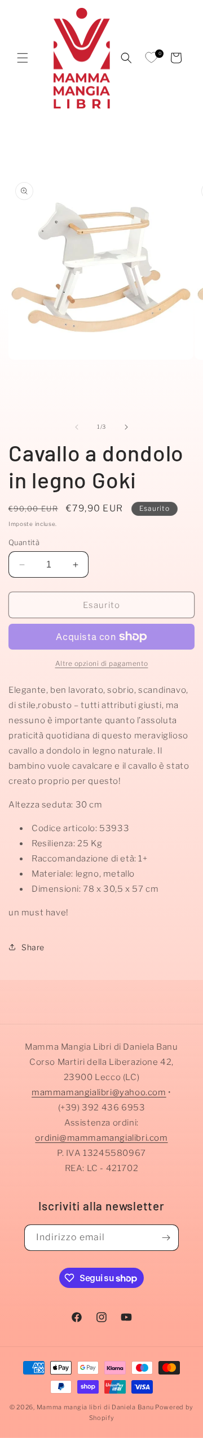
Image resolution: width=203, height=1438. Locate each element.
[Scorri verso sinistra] (76, 427)
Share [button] (33, 947)
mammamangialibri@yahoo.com (99, 1092)
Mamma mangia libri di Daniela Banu (95, 1407)
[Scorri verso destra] (126, 427)
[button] (22, 58)
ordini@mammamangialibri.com (101, 1138)
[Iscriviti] (165, 1237)
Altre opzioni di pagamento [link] (101, 663)
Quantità (23, 542)
